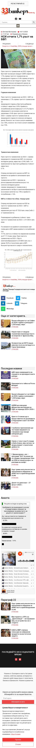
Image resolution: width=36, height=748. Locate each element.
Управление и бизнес (20, 34)
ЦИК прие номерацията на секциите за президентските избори (23, 374)
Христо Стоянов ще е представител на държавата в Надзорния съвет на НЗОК (23, 419)
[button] (18, 25)
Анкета (5, 497)
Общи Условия (15, 734)
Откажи (18, 744)
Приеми (18, 740)
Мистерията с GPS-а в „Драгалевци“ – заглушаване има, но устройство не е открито (23, 620)
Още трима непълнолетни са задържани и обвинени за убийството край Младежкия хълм (23, 472)
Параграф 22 (8, 599)
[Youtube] (20, 18)
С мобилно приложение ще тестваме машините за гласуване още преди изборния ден (22, 431)
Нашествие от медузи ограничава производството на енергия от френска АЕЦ (23, 334)
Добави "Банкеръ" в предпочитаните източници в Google (19, 290)
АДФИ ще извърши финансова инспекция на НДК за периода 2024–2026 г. (23, 407)
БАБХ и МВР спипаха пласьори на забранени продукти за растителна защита (21, 633)
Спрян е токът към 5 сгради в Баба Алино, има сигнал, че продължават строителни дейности (23, 444)
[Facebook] (16, 18)
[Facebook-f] (16, 659)
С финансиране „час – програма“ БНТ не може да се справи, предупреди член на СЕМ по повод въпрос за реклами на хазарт (23, 458)
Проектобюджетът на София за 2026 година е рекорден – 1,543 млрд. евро (23, 323)
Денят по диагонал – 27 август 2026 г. (21, 484)
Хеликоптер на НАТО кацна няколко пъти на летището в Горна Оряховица (23, 345)
